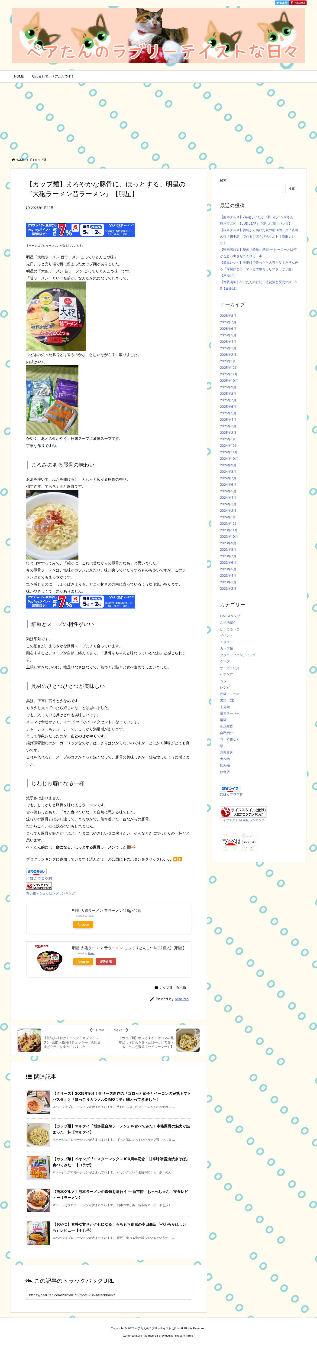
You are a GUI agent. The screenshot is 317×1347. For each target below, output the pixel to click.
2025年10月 (229, 380)
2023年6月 (228, 562)
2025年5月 (228, 413)
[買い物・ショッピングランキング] (39, 885)
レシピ (225, 687)
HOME (20, 160)
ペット (225, 681)
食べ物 (181, 987)
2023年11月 (229, 530)
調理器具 (226, 752)
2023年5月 (228, 569)
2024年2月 (228, 510)
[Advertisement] (158, 117)
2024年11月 (229, 452)
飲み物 (225, 765)
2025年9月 (228, 387)
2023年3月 (228, 582)
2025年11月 (229, 374)
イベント (226, 635)
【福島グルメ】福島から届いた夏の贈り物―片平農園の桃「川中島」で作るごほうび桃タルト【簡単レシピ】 (259, 236)
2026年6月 (228, 328)
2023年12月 (229, 523)
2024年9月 (228, 465)
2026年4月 (228, 341)
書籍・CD (227, 700)
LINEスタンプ (230, 616)
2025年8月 (228, 393)
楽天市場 (106, 961)
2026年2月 (228, 354)
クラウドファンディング (238, 655)
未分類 (225, 707)
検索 (223, 180)
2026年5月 (228, 335)
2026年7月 (228, 322)
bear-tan (182, 999)
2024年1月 (228, 517)
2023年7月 (228, 556)
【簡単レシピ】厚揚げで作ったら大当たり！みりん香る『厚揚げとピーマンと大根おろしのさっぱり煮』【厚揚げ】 (259, 268)
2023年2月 (228, 588)
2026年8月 (228, 315)
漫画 (223, 720)
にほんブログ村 (39, 878)
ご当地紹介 (228, 622)
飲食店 (225, 772)
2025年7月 (228, 400)
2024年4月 (228, 497)
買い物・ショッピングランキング (50, 893)
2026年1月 (228, 361)
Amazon (83, 924)
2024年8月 (228, 471)
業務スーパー (229, 713)
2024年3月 (228, 504)
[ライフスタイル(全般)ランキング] (243, 812)
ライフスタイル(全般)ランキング (242, 820)
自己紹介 (226, 733)
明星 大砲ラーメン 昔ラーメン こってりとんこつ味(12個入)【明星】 (129, 947)
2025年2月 (228, 432)
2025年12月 (229, 367)
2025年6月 (228, 406)
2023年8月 (228, 549)
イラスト (226, 642)
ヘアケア (226, 674)
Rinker (91, 916)
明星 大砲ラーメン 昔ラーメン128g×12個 (107, 910)
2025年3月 (228, 426)
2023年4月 (228, 575)
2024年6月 (228, 484)
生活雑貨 (226, 726)
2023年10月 (229, 536)
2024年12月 (229, 445)
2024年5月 (228, 491)
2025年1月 (228, 439)
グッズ (225, 661)
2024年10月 (229, 458)
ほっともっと (229, 629)
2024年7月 (228, 478)
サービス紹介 (229, 668)
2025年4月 (228, 419)
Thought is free (184, 1335)
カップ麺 (40, 160)
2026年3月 (228, 348)
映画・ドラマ (229, 694)
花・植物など (229, 739)
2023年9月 (228, 543)
